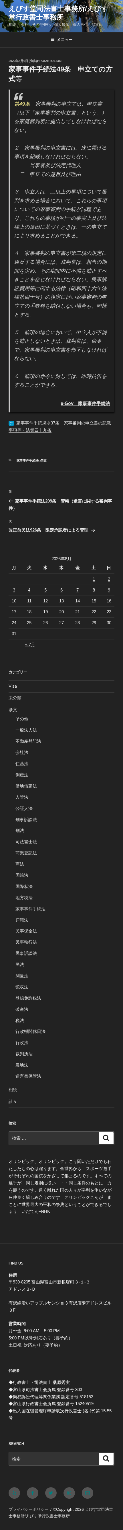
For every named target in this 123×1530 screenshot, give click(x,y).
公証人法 (24, 808)
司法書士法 (26, 841)
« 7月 (30, 644)
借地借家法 (26, 786)
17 (14, 611)
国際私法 (24, 886)
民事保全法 (26, 930)
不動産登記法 (28, 741)
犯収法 (21, 986)
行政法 (21, 1042)
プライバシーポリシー (29, 1509)
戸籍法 (21, 920)
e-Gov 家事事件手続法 (85, 403)
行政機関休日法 (30, 1031)
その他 (21, 718)
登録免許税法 (28, 998)
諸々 (13, 1101)
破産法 (21, 1009)
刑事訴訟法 (26, 819)
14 (77, 600)
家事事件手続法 (28, 460)
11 (29, 600)
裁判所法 (24, 1053)
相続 (13, 1089)
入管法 (21, 797)
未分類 (15, 697)
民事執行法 (26, 942)
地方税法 (24, 897)
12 (45, 600)
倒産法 (21, 774)
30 (109, 622)
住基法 (21, 763)
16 (109, 600)
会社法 (21, 752)
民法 (19, 964)
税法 (19, 1020)
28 (77, 622)
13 (61, 600)
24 (14, 622)
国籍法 (21, 875)
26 (45, 622)
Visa (13, 686)
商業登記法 (26, 852)
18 (29, 611)
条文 (43, 460)
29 (94, 622)
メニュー (65, 39)
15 (94, 600)
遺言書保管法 (28, 1076)
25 (29, 622)
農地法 (21, 1064)
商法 (19, 864)
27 (61, 622)
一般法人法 (26, 730)
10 (14, 600)
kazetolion (51, 61)
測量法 (21, 975)
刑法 (19, 830)
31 (14, 633)
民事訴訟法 (26, 953)
